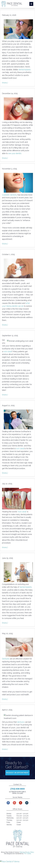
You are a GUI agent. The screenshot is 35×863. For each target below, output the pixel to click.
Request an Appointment (17, 772)
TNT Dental (27, 853)
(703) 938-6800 (17, 789)
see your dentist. (14, 153)
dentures (20, 722)
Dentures (5, 659)
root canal (8, 351)
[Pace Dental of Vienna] (17, 861)
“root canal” (22, 512)
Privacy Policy (30, 852)
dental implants (25, 70)
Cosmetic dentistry (9, 195)
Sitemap (22, 852)
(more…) (5, 83)
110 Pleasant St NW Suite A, (17, 792)
